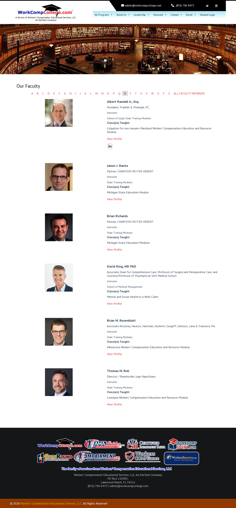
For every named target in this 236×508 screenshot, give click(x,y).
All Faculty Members (189, 93)
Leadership (140, 14)
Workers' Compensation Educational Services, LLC (51, 503)
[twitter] (207, 6)
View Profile (114, 139)
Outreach (158, 14)
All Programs (102, 14)
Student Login (207, 14)
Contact (175, 14)
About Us (121, 14)
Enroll (189, 14)
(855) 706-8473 (185, 5)
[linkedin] (216, 6)
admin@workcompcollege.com (143, 5)
